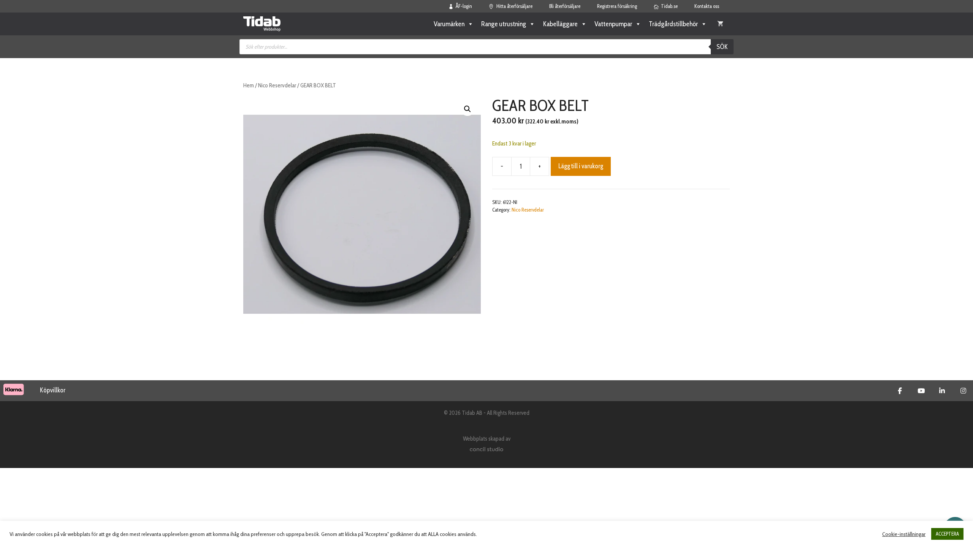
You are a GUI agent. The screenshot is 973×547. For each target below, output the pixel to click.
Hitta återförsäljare (514, 6)
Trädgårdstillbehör (673, 24)
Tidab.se (669, 6)
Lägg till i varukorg (580, 166)
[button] (467, 109)
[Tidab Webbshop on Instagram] (963, 391)
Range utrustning (503, 24)
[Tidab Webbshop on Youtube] (921, 391)
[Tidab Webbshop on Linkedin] (942, 391)
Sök (722, 47)
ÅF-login (464, 6)
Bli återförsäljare (564, 6)
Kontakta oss (706, 6)
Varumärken (449, 24)
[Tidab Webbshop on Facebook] (900, 391)
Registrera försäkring (617, 6)
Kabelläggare (560, 24)
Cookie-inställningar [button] (903, 534)
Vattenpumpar (613, 24)
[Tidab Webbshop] (261, 24)
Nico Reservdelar (277, 85)
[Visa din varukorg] (720, 24)
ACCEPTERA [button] (947, 534)
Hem (248, 85)
